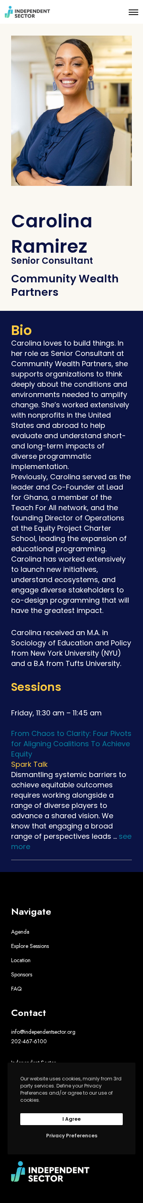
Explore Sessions (30, 946)
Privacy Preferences (71, 1135)
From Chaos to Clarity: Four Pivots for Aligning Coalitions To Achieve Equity (71, 743)
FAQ (16, 989)
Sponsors (21, 974)
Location (21, 960)
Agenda (20, 932)
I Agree (71, 1119)
